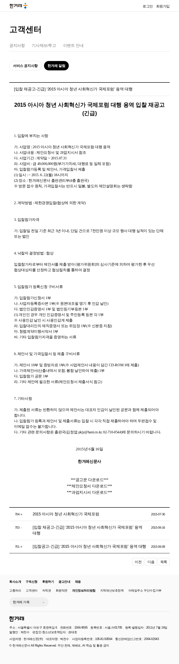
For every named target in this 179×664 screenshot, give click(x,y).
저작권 (46, 590)
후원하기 (48, 581)
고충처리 (15, 590)
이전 (138, 562)
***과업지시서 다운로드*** (89, 492)
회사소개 (15, 581)
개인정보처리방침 (84, 590)
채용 (78, 581)
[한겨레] (16, 619)
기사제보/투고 (44, 45)
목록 (163, 562)
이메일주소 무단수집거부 (145, 590)
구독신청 (31, 581)
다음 (151, 562)
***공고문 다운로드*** (89, 479)
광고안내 (64, 581)
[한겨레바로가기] (18, 5)
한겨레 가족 (21, 602)
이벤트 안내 (73, 45)
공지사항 (17, 45)
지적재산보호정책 (112, 590)
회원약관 (61, 590)
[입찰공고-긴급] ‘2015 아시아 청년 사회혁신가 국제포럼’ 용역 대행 (89, 546)
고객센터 (25, 29)
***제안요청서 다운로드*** (89, 486)
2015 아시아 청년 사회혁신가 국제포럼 (66, 514)
